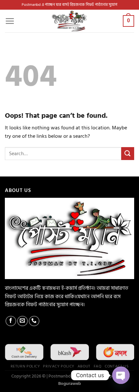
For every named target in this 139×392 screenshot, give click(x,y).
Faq (98, 366)
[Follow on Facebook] (10, 321)
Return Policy (25, 366)
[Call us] (34, 321)
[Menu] (10, 21)
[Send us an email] (22, 321)
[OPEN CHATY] (121, 375)
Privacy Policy (58, 366)
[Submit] (127, 153)
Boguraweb (69, 383)
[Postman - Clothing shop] (69, 21)
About (84, 366)
